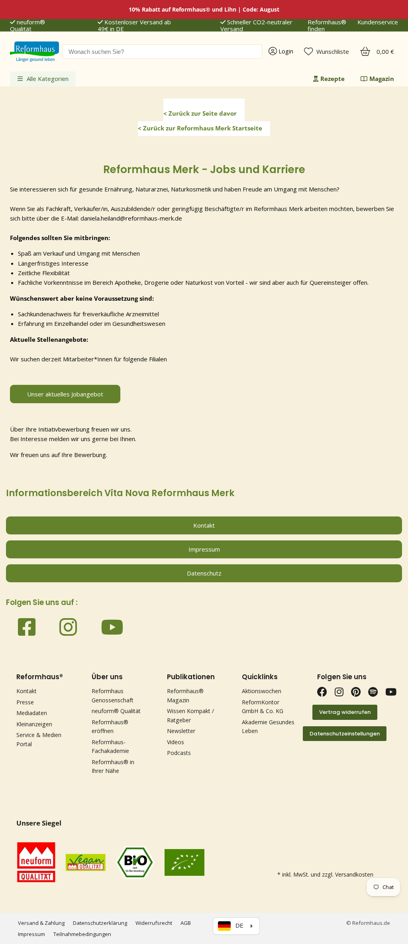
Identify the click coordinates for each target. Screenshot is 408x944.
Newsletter (181, 731)
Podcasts (179, 753)
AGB (185, 922)
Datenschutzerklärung (100, 922)
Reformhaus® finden (327, 26)
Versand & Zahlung (41, 922)
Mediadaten (31, 713)
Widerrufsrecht (153, 922)
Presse (25, 702)
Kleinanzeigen (34, 724)
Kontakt (26, 691)
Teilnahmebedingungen (82, 934)
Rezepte (332, 79)
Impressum (31, 934)
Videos (175, 742)
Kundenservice (377, 22)
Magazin (381, 79)
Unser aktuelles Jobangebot (65, 394)
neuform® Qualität (27, 26)
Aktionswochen (261, 691)
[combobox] (162, 51)
